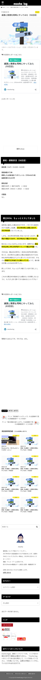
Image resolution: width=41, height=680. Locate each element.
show (22, 149)
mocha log (20, 3)
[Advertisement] (20, 121)
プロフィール (9, 673)
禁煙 (11, 411)
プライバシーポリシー (20, 673)
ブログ (5, 411)
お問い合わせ (7, 572)
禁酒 (16, 411)
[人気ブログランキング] (6, 631)
